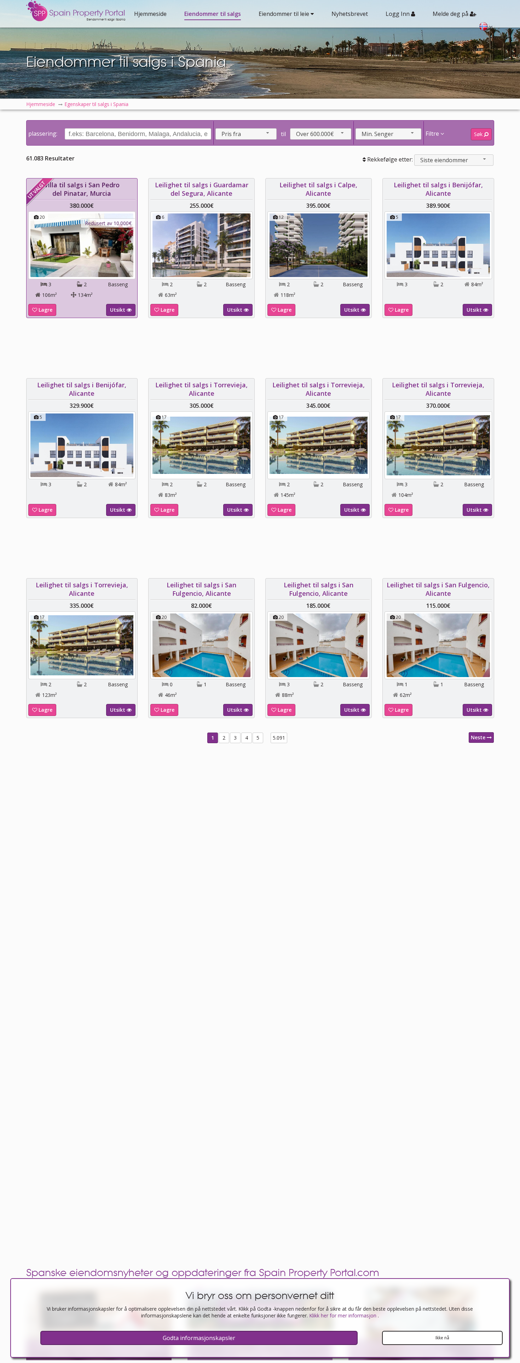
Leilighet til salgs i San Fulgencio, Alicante (201, 589)
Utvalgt (36, 189)
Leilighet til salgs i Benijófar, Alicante (438, 189)
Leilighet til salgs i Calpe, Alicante (318, 189)
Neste (479, 737)
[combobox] (246, 134)
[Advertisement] (260, 348)
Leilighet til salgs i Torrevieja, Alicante (201, 389)
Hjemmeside (150, 14)
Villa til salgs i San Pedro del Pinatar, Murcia (82, 189)
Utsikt (118, 309)
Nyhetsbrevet (349, 14)
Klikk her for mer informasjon (343, 1315)
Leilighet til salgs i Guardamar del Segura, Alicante (201, 189)
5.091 (279, 737)
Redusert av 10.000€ (108, 223)
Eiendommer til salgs (212, 14)
